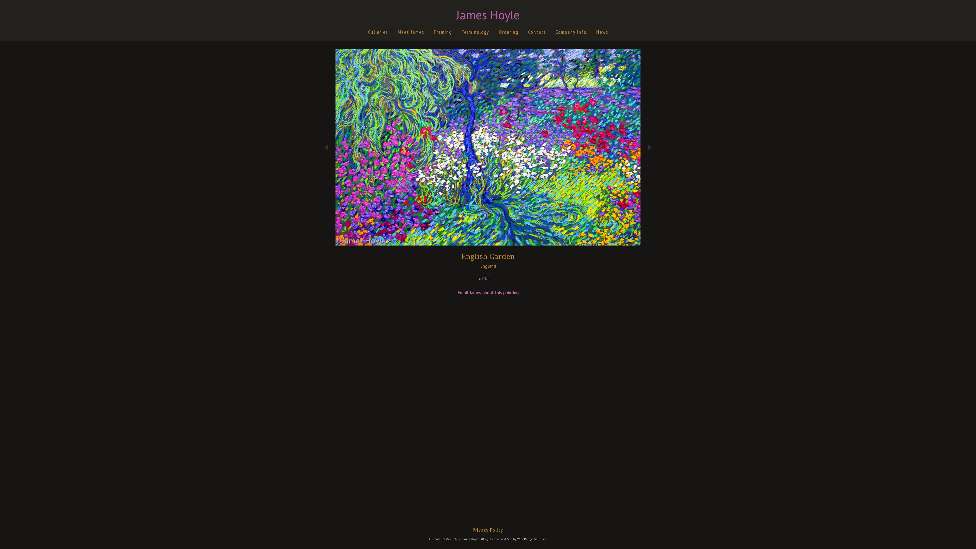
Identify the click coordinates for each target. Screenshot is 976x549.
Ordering (508, 32)
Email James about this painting (488, 292)
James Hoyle (488, 15)
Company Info (571, 32)
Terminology (475, 32)
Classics (490, 278)
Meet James (411, 32)
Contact (537, 32)
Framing (443, 32)
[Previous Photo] (329, 176)
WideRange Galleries (531, 539)
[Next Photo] (646, 176)
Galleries (378, 32)
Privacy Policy (488, 530)
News (602, 32)
